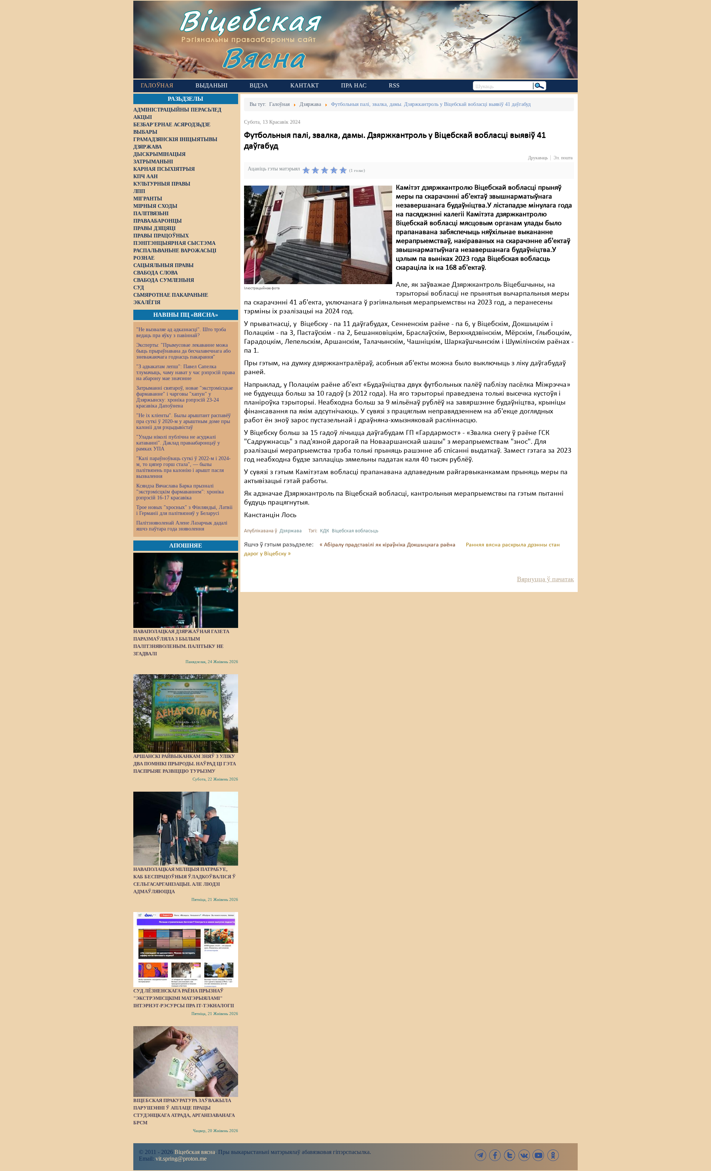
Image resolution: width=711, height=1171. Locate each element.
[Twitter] (509, 1155)
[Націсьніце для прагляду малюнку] (318, 235)
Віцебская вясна (194, 1152)
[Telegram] (480, 1155)
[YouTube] (538, 1155)
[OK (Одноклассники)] (553, 1155)
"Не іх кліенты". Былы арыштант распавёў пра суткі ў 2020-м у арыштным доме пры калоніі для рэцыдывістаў (183, 421)
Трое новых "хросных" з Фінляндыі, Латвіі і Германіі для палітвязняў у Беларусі (184, 510)
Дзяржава (291, 531)
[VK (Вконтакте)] (524, 1155)
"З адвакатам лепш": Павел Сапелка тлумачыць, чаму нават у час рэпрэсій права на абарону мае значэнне (185, 372)
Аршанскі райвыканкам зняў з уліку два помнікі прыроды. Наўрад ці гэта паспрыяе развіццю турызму (184, 764)
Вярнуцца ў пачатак (545, 579)
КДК (324, 531)
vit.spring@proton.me (181, 1158)
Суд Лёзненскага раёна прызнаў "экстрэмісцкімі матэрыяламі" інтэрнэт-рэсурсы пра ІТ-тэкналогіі (183, 998)
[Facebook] (495, 1155)
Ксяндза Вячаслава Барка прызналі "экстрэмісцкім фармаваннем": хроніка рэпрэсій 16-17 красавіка (180, 491)
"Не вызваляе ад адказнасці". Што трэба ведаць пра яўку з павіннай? (181, 332)
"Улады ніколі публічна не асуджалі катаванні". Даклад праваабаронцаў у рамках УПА (178, 443)
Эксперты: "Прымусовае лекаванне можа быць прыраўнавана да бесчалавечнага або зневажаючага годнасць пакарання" (183, 351)
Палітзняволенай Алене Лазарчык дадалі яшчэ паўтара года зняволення (181, 526)
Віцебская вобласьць (355, 531)
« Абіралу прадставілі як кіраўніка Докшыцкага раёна (388, 545)
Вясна (263, 57)
